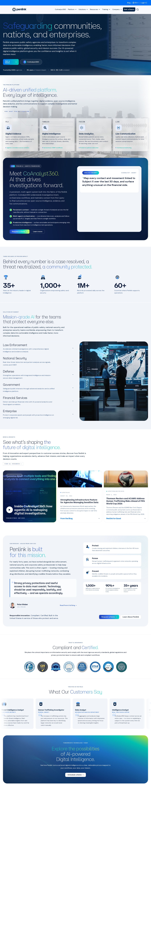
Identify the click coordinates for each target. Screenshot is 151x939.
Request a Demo (19, 231)
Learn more (37, 231)
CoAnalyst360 (60, 9)
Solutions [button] (82, 9)
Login (143, 3)
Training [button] (105, 9)
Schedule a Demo (76, 775)
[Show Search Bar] (137, 9)
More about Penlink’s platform (18, 111)
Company (116, 9)
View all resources (13, 464)
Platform (71, 9)
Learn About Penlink (131, 617)
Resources (94, 9)
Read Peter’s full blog (68, 605)
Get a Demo (129, 9)
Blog (128, 3)
